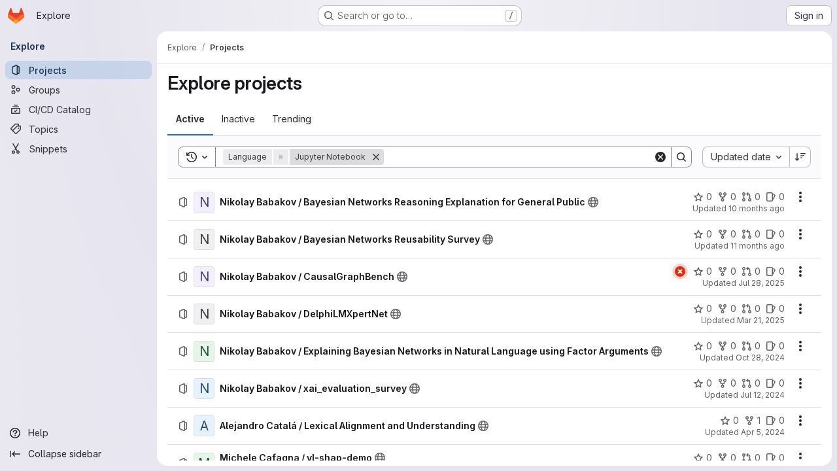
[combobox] (745, 157)
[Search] (681, 157)
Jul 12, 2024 (762, 395)
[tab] (190, 119)
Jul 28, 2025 (761, 283)
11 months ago (757, 246)
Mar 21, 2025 (761, 320)
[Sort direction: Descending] (800, 157)
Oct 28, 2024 (760, 357)
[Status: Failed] (680, 271)
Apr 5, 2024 (763, 432)
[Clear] (660, 157)
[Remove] (376, 157)
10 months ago (756, 208)
